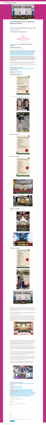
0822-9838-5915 (19, 72)
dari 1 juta (24, 62)
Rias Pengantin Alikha (10, 3)
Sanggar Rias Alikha (15, 397)
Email (11, 415)
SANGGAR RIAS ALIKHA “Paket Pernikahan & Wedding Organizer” (20, 50)
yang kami (17, 62)
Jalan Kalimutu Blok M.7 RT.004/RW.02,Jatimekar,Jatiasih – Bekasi (22, 68)
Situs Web (11, 417)
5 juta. (35, 62)
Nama (11, 413)
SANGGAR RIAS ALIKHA (15, 29)
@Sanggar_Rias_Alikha (18, 71)
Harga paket (11, 62)
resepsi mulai (29, 62)
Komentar (11, 405)
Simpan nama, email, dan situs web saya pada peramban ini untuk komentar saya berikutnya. (21, 419)
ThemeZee (11, 423)
